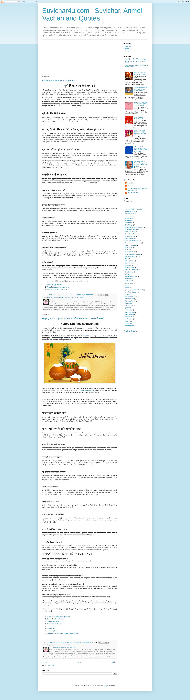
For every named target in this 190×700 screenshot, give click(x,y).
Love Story (128, 263)
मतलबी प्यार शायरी (129, 314)
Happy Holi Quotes (131, 245)
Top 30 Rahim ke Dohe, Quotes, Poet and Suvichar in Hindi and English (140, 149)
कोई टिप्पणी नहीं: (89, 294)
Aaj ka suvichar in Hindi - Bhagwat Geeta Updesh (62, 633)
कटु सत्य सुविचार (129, 283)
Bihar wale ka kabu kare (57, 297)
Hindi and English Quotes (133, 254)
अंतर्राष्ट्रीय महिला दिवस (131, 276)
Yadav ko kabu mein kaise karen (58, 287)
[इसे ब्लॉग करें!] (101, 295)
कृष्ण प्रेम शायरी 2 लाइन (131, 292)
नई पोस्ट (45, 662)
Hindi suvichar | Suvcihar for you (139, 117)
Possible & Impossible (131, 270)
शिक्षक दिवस (128, 321)
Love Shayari (129, 261)
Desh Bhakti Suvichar (131, 234)
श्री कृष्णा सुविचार (129, 326)
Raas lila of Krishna (53, 621)
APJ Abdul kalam (130, 211)
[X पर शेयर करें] (104, 295)
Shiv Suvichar (129, 272)
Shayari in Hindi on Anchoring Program (140, 73)
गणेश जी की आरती (129, 299)
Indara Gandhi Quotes (131, 256)
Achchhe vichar (129, 214)
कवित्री (127, 285)
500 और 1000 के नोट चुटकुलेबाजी (133, 209)
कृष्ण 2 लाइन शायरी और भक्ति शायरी (134, 290)
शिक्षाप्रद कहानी (129, 323)
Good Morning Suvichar (132, 240)
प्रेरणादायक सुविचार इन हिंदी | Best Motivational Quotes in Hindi (141, 89)
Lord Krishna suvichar (71, 645)
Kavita (127, 258)
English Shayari (130, 236)
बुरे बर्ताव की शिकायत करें (131, 331)
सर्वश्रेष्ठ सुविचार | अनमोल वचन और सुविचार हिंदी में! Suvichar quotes (140, 104)
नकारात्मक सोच (129, 305)
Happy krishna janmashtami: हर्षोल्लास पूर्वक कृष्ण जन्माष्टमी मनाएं (72, 318)
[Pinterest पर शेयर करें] (108, 295)
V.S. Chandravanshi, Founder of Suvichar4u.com (136, 189)
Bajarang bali (129, 218)
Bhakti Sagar (51, 628)
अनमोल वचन (128, 279)
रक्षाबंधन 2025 (128, 317)
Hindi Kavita (128, 247)
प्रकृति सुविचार (128, 310)
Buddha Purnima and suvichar (134, 227)
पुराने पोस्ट (113, 662)
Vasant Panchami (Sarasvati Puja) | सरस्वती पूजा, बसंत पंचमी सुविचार (140, 133)
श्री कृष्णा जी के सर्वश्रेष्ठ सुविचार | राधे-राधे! (58, 616)
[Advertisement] (79, 59)
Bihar (48, 297)
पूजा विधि (127, 308)
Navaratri (128, 265)
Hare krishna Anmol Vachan (55, 619)
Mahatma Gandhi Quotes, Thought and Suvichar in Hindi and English (140, 164)
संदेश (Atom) (51, 665)
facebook (128, 46)
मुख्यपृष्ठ (79, 662)
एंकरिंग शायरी (128, 281)
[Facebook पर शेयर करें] (106, 295)
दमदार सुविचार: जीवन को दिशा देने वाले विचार (135, 59)
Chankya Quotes (130, 231)
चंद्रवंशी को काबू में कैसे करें (54, 284)
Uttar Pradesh (80, 297)
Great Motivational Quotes (133, 243)
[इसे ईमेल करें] (99, 295)
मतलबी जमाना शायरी (130, 312)
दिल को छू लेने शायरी (130, 301)
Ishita (129, 186)
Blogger (106, 686)
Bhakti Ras (128, 222)
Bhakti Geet (128, 220)
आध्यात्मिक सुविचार (52, 631)
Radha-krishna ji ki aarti (54, 624)
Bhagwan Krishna (52, 645)
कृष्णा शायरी (128, 294)
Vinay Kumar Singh (133, 192)
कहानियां (127, 288)
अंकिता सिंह (128, 274)
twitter (127, 49)
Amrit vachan (129, 216)
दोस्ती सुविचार (128, 303)
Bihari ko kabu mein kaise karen (57, 289)
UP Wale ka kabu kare (70, 297)
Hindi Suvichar (129, 252)
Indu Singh (130, 183)
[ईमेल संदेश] (95, 294)
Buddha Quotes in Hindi (132, 229)
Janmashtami (60, 645)
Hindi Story (128, 249)
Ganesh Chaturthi (130, 238)
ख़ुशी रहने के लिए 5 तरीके (131, 296)
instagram (128, 51)
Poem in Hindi (129, 267)
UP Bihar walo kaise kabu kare (58, 80)
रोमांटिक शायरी (128, 319)
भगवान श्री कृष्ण (87, 336)
